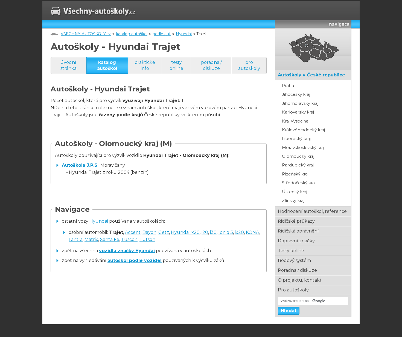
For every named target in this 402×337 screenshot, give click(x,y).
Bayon (149, 232)
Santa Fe (109, 239)
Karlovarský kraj (298, 112)
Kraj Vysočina (295, 121)
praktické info (145, 65)
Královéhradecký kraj (303, 129)
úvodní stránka (68, 65)
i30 (213, 232)
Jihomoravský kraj (300, 103)
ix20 (239, 232)
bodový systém (294, 260)
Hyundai (184, 33)
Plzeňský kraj (295, 174)
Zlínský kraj (293, 200)
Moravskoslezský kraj (303, 147)
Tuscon (129, 239)
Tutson (147, 239)
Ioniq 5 (226, 232)
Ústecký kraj (294, 191)
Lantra (76, 239)
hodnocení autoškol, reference (312, 211)
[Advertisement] (115, 301)
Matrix (91, 239)
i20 (205, 232)
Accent (133, 232)
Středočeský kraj (299, 182)
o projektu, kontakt (300, 280)
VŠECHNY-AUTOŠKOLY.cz (86, 33)
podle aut (162, 33)
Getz (163, 232)
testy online (176, 65)
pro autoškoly (249, 65)
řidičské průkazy (296, 221)
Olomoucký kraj (298, 156)
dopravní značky (296, 240)
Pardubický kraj (298, 165)
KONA (252, 232)
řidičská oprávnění (298, 231)
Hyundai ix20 (185, 232)
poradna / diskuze (211, 65)
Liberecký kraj (296, 138)
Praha (288, 85)
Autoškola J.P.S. (80, 165)
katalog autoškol (131, 33)
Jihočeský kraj (296, 94)
